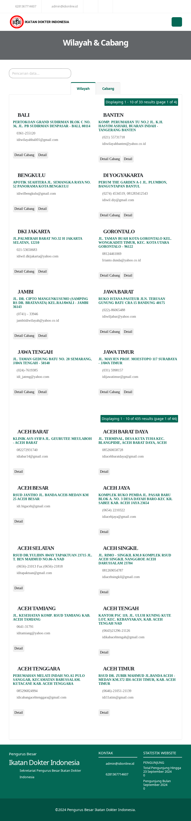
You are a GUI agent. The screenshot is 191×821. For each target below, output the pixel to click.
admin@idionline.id (64, 6)
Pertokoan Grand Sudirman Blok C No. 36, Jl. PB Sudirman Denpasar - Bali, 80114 (52, 124)
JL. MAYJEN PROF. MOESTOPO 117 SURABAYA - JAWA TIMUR (137, 361)
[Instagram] (26, 148)
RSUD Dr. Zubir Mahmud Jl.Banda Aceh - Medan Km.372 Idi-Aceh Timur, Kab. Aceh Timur (137, 680)
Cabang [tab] (108, 88)
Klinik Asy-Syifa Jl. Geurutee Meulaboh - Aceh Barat (52, 441)
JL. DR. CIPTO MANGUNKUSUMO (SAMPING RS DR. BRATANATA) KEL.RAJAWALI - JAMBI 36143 (50, 303)
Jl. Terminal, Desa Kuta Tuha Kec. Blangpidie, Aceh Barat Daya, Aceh (132, 441)
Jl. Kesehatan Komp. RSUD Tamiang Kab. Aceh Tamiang (51, 617)
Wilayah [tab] (83, 88)
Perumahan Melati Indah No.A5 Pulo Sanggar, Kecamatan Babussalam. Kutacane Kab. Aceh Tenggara (49, 680)
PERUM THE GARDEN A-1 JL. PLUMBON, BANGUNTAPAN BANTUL (132, 184)
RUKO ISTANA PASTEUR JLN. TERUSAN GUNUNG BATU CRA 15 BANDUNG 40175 (131, 301)
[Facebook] (14, 148)
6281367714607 (25, 6)
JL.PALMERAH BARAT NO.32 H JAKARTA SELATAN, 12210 (47, 240)
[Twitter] (20, 148)
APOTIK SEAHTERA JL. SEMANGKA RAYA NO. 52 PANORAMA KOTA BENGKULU (52, 184)
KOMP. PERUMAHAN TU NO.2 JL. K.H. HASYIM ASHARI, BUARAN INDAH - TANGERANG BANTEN (130, 126)
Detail (42, 155)
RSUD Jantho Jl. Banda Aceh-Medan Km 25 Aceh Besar (51, 497)
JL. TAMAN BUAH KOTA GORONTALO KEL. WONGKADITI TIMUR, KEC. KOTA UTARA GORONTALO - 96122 (135, 242)
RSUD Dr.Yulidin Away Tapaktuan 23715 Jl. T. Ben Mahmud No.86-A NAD (52, 557)
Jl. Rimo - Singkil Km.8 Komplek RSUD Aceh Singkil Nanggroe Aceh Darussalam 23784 (134, 559)
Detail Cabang (24, 155)
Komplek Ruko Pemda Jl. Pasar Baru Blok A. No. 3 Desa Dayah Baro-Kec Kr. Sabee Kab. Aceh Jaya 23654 (135, 499)
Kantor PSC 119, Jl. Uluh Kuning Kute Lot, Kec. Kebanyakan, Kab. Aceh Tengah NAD (134, 619)
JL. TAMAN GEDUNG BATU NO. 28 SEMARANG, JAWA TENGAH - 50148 (52, 361)
